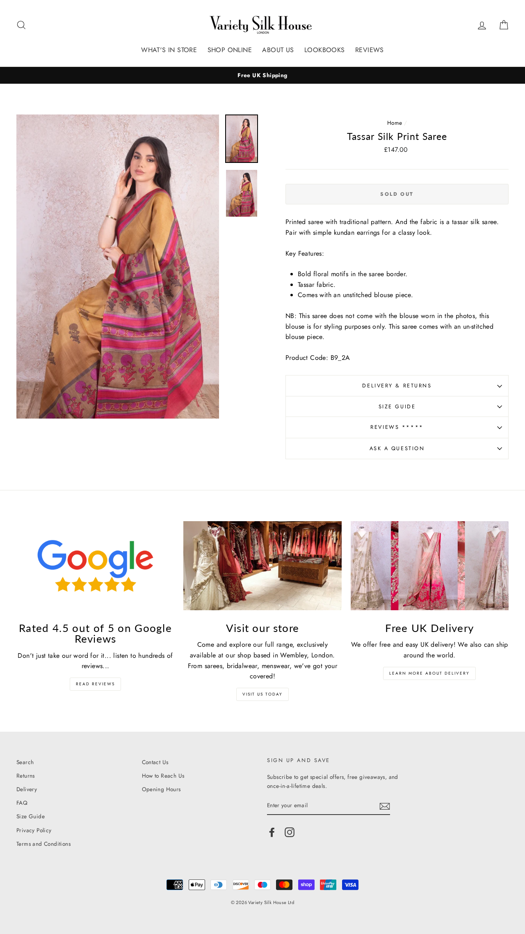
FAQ (21, 803)
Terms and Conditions (43, 844)
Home (394, 123)
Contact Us (155, 762)
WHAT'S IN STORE (169, 50)
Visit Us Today (262, 694)
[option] (262, 75)
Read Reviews (95, 684)
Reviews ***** (396, 427)
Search (25, 762)
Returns (25, 775)
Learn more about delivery (429, 673)
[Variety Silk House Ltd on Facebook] (272, 832)
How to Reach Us (163, 775)
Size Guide (397, 406)
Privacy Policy (34, 830)
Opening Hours (161, 789)
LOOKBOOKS (324, 50)
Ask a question (397, 448)
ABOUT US (278, 50)
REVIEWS (369, 50)
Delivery (26, 789)
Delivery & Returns (396, 385)
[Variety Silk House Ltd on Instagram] (289, 832)
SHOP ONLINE (230, 50)
